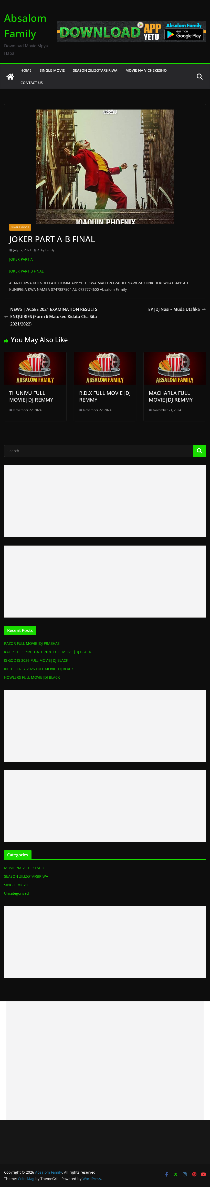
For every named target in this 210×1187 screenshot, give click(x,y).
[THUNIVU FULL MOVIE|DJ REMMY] (35, 355)
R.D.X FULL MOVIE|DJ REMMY (105, 396)
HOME (26, 70)
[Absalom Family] (10, 76)
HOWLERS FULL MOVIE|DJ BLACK (32, 677)
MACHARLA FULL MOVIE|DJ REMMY (171, 396)
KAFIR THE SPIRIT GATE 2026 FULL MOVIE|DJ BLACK (47, 651)
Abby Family (46, 250)
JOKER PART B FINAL (26, 271)
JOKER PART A (21, 259)
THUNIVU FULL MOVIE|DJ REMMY (31, 396)
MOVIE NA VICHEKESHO (146, 70)
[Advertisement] (105, 501)
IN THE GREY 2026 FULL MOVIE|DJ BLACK (39, 668)
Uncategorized (16, 893)
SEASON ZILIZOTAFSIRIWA (95, 70)
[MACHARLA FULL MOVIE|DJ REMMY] (175, 355)
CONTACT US (31, 82)
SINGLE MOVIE (52, 70)
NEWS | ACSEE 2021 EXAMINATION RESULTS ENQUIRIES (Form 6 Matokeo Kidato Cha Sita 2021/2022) (53, 316)
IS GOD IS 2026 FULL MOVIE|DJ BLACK (36, 660)
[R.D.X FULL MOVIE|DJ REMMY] (105, 355)
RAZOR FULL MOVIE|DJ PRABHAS (32, 643)
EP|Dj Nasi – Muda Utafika (174, 309)
